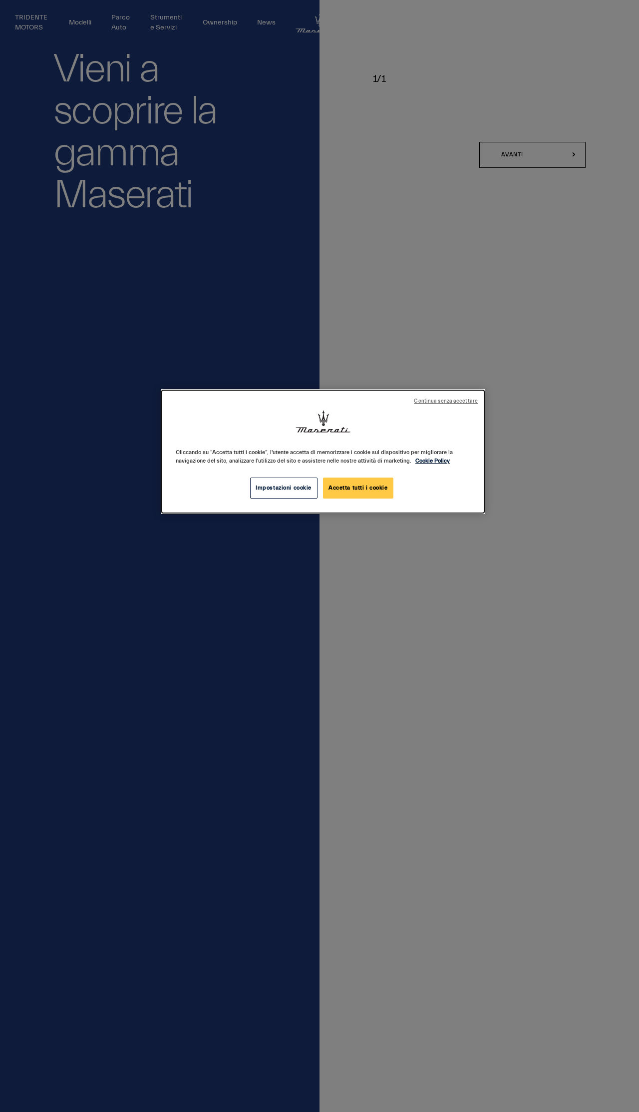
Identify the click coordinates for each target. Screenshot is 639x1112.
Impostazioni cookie (284, 488)
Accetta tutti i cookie (358, 488)
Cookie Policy (432, 461)
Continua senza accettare (446, 401)
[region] (323, 451)
